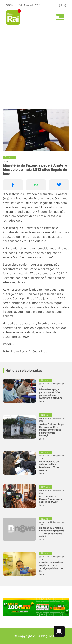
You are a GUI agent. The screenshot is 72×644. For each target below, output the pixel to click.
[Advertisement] (36, 66)
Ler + (41, 401)
